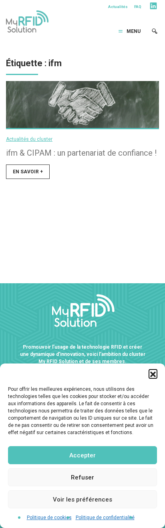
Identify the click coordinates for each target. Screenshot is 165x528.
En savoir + (28, 172)
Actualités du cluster (29, 139)
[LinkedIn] (153, 7)
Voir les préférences (82, 499)
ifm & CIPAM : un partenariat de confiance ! (81, 153)
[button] (153, 374)
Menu (134, 31)
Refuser (82, 477)
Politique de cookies (49, 517)
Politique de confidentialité (105, 517)
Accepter (82, 455)
